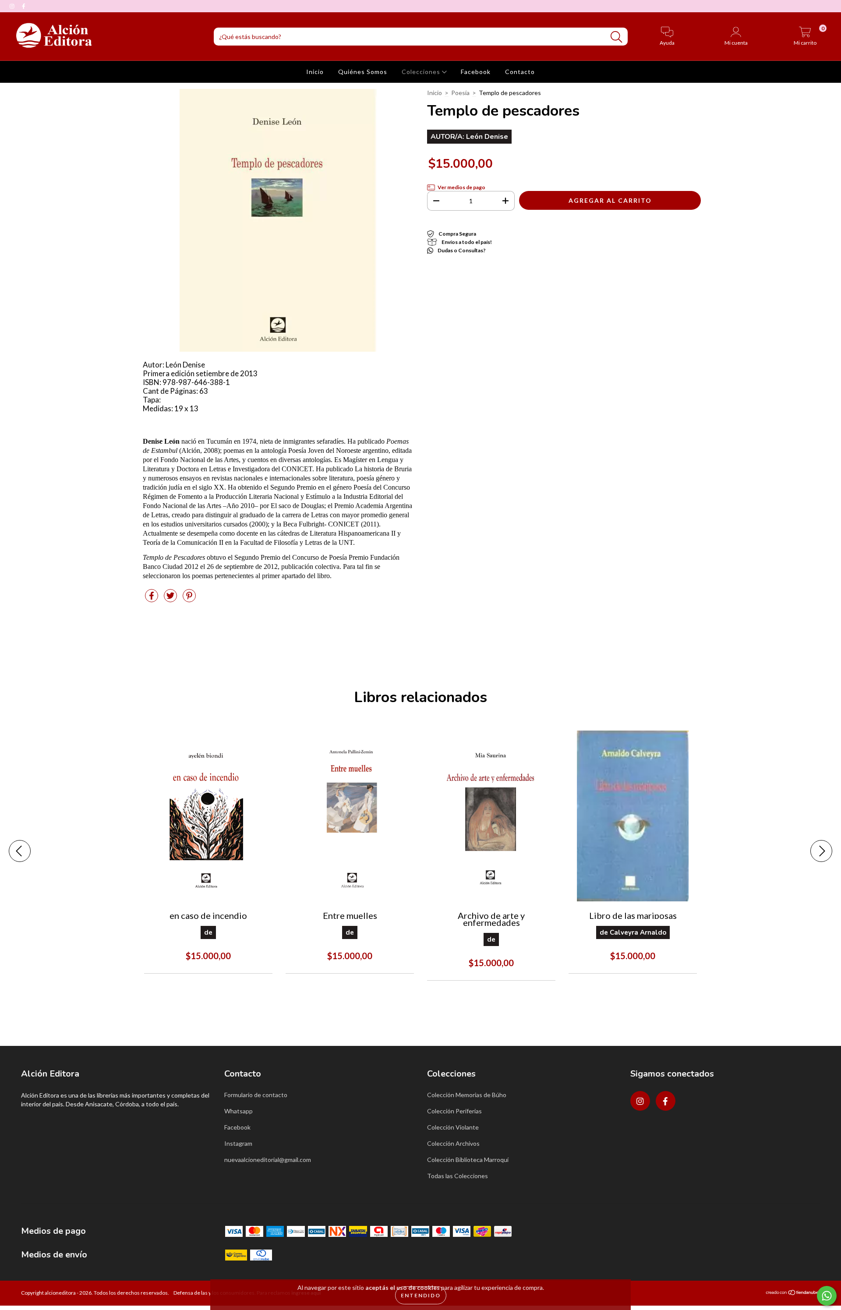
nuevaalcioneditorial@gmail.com (267, 1159)
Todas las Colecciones (457, 1175)
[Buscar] (616, 37)
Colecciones (422, 71)
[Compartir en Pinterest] (189, 599)
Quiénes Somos (362, 71)
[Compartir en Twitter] (171, 599)
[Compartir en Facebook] (152, 599)
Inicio (315, 71)
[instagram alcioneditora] (13, 6)
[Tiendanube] (792, 1293)
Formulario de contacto (255, 1094)
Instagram (238, 1143)
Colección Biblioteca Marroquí (468, 1159)
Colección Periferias (454, 1111)
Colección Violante (453, 1127)
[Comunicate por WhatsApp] (827, 1296)
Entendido (421, 1295)
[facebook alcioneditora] (23, 6)
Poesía (460, 92)
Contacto (520, 71)
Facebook (476, 71)
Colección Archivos (453, 1143)
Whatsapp (238, 1111)
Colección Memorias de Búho (466, 1094)
